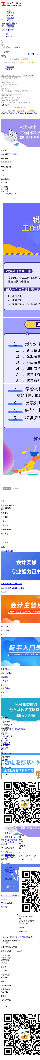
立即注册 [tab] (8, 36)
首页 (9, 11)
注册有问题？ (20, 107)
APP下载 (10, 27)
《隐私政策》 (32, 63)
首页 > (5, 113)
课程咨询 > (5, 179)
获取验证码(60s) (28, 75)
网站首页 (8, 837)
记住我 (6, 52)
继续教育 (28, 937)
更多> (3, 685)
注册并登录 (5, 105)
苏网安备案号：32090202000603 (20, 943)
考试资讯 (8, 868)
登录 (3, 57)
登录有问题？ (15, 59)
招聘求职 (10, 29)
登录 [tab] (7, 34)
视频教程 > (13, 113)
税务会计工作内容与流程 (27, 113)
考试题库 (10, 18)
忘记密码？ (25, 59)
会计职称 (8, 852)
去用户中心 (34, 54)
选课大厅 (10, 13)
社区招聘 (21, 937)
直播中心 (10, 15)
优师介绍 (10, 22)
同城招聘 (13, 937)
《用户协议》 (21, 63)
